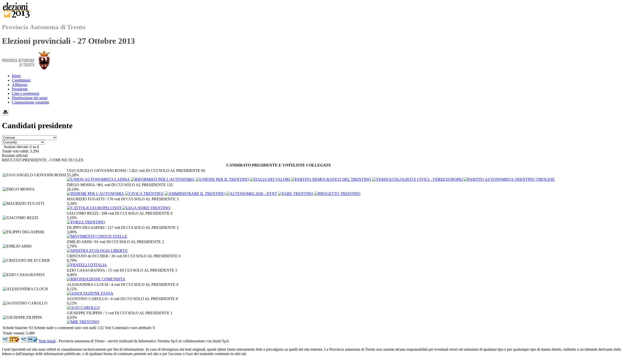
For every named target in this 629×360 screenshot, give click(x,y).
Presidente (20, 89)
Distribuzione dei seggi (29, 98)
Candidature (21, 80)
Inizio (16, 76)
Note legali (47, 341)
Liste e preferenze (25, 93)
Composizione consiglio (30, 102)
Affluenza (19, 85)
